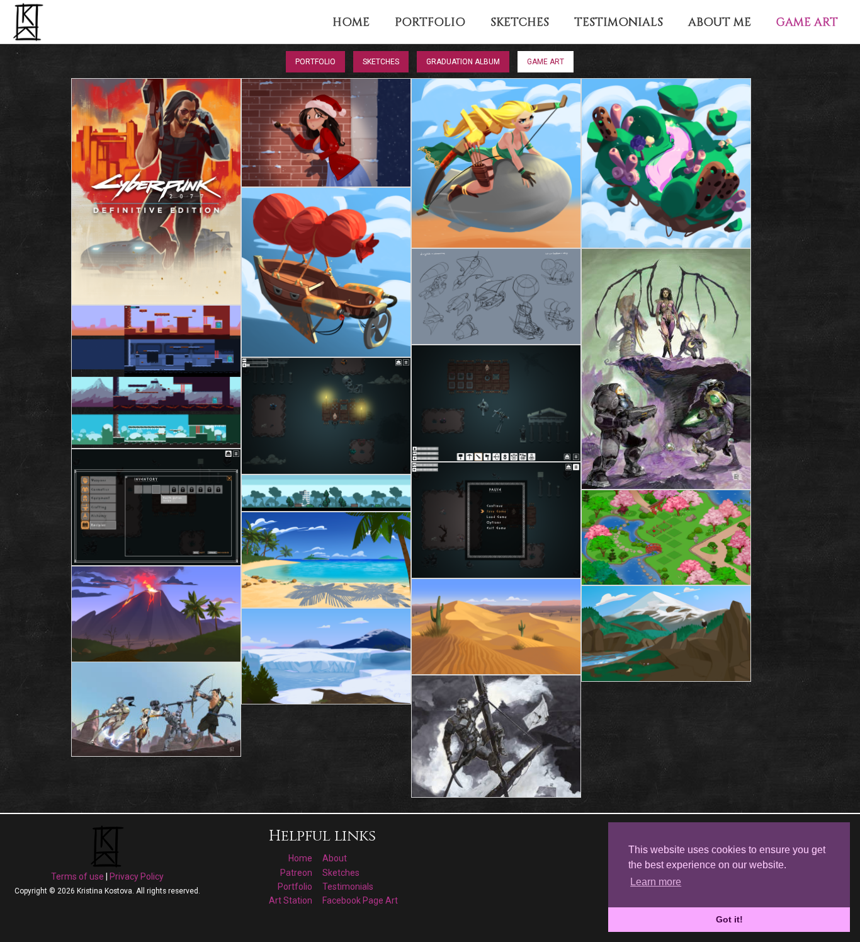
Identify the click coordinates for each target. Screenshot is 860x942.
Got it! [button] (729, 919)
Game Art (545, 61)
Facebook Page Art (360, 900)
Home (300, 858)
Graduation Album (463, 61)
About (334, 858)
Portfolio (315, 61)
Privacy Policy (137, 876)
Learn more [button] (655, 881)
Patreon (296, 873)
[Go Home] (30, 21)
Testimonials (347, 887)
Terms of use (77, 876)
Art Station (290, 900)
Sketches (381, 61)
